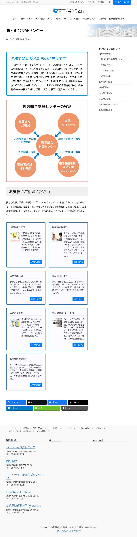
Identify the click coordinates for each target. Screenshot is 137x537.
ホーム (11, 428)
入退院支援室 (105, 99)
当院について (58, 428)
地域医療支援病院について (112, 59)
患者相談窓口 (105, 87)
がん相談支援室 (105, 93)
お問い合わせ (123, 2)
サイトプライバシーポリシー (20, 431)
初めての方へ (106, 65)
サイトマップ (99, 428)
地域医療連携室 (105, 54)
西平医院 (11, 461)
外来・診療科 (23, 428)
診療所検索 (106, 76)
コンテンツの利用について (68, 531)
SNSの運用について (43, 431)
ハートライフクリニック (20, 447)
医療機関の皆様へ (106, 110)
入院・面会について (41, 428)
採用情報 (101, 2)
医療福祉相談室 (105, 82)
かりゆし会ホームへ (77, 2)
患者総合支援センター (110, 49)
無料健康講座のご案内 (108, 104)
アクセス (91, 2)
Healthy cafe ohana (18, 491)
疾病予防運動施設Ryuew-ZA (23, 505)
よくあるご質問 (107, 70)
